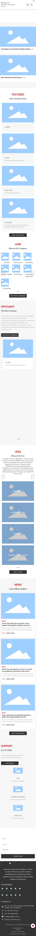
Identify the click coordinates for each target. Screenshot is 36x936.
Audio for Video (18, 512)
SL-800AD (8, 222)
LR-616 (7, 158)
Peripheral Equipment (29, 275)
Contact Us (18, 815)
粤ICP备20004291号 (18, 928)
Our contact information (18, 818)
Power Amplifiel (6, 274)
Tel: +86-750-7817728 (11, 911)
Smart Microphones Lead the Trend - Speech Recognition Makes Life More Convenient (16, 625)
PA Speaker (29, 262)
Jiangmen (23, 934)
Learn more (10, 633)
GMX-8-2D (9, 190)
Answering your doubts (18, 781)
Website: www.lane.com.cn (13, 920)
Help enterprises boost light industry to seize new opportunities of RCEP (16, 716)
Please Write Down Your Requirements (17, 832)
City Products (20, 932)
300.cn (18, 934)
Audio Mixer (18, 274)
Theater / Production (18, 555)
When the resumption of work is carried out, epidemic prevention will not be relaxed (17, 671)
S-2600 (7, 127)
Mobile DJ (18, 533)
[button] (3, 273)
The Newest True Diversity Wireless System (16, 49)
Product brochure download (18, 800)
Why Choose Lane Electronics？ (12, 77)
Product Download (18, 797)
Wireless (7, 262)
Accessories (7, 288)
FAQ (18, 778)
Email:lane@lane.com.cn (12, 917)
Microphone (18, 262)
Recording (18, 491)
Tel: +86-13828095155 (11, 914)
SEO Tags (14, 932)
